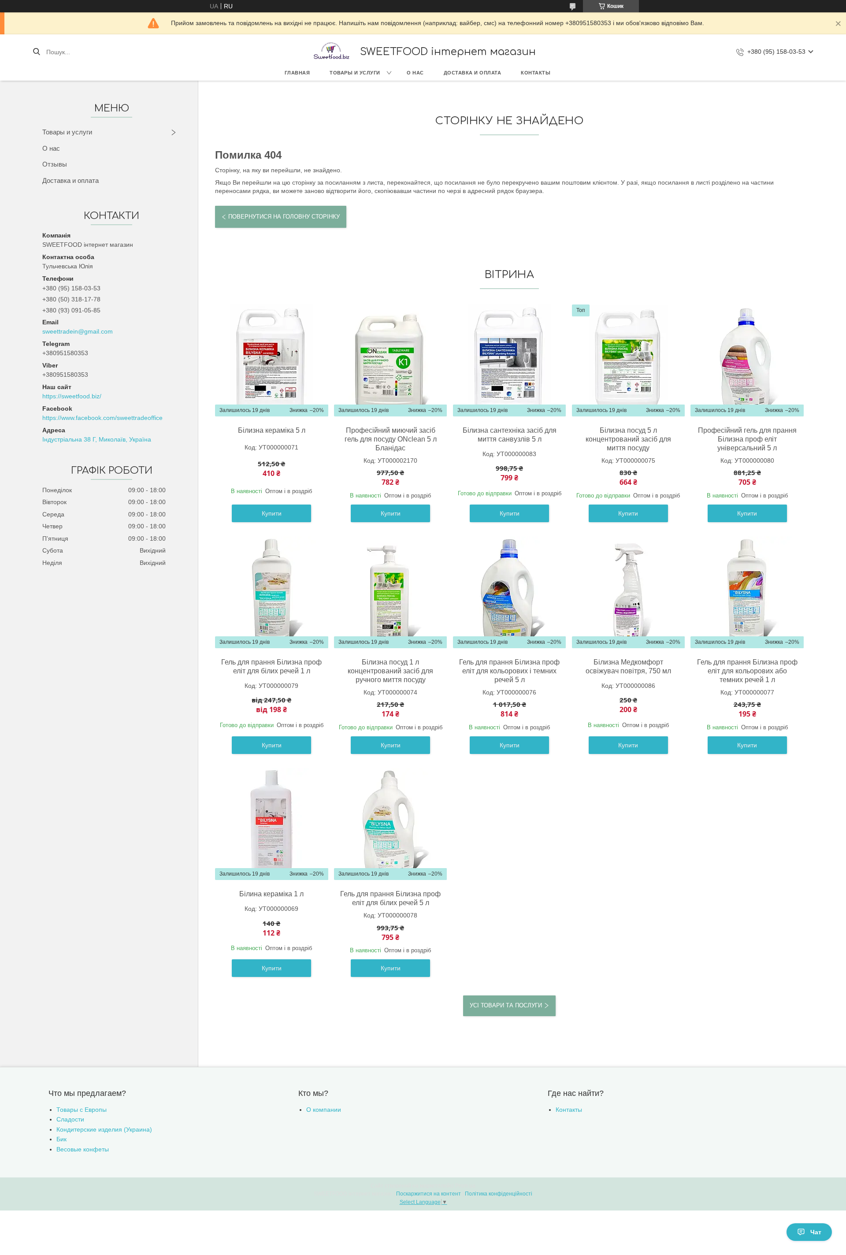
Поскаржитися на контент (428, 1194)
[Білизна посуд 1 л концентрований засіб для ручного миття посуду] (390, 592)
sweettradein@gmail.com (77, 331)
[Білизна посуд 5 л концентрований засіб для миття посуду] (628, 360)
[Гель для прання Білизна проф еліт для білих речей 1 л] (271, 592)
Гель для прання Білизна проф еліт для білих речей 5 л (390, 898)
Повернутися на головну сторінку (284, 216)
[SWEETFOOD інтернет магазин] (331, 52)
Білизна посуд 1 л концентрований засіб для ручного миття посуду (390, 670)
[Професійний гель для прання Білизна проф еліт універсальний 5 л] (747, 360)
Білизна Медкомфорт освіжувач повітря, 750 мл (628, 666)
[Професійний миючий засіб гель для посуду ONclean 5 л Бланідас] (390, 360)
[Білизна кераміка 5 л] (271, 360)
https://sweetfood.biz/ (71, 396)
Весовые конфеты (82, 1149)
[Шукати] (36, 52)
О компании (323, 1109)
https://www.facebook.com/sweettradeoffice (102, 417)
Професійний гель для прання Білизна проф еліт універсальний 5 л (747, 439)
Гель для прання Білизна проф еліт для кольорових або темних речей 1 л (747, 670)
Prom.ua (465, 1186)
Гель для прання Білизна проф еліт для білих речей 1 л (271, 666)
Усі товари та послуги (506, 1005)
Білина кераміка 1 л (271, 894)
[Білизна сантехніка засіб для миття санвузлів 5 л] (509, 360)
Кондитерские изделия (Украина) (104, 1129)
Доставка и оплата (472, 72)
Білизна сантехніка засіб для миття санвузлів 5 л (510, 435)
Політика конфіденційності (498, 1194)
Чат (815, 1232)
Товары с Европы (81, 1109)
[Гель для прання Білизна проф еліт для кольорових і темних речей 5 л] (509, 592)
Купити (272, 513)
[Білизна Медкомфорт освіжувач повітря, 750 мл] (628, 592)
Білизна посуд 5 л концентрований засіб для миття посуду (628, 439)
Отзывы (54, 164)
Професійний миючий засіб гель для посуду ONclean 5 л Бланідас (391, 439)
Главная (297, 72)
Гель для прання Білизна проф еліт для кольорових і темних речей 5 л (509, 670)
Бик (61, 1139)
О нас (415, 72)
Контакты (535, 72)
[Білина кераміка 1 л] (271, 824)
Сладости (70, 1119)
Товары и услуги (355, 72)
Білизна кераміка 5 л (271, 430)
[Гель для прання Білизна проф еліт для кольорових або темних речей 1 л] (747, 592)
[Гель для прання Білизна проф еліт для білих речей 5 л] (390, 824)
